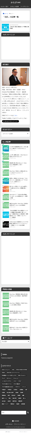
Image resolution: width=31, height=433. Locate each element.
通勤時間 (20, 401)
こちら (15, 115)
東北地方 (13, 395)
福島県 (19, 398)
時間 (9, 395)
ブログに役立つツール (6, 384)
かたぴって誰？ (5, 6)
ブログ (19, 381)
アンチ (3, 378)
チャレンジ (16, 378)
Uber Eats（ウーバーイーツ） (13, 372)
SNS (13, 369)
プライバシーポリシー (20, 424)
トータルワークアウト (6, 381)
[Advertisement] (15, 47)
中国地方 (4, 389)
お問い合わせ (8, 424)
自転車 (9, 401)
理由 (10, 398)
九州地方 (15, 389)
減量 (23, 395)
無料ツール (4, 398)
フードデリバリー (24, 6)
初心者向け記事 (10, 392)
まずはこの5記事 (14, 6)
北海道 (16, 392)
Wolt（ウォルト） (22, 375)
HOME (16, 421)
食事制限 (23, 404)
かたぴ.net (15, 2)
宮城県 (21, 392)
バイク (14, 381)
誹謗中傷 (14, 401)
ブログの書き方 (16, 384)
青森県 (17, 404)
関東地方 (12, 404)
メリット (24, 386)
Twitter (3, 372)
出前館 (3, 392)
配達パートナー (5, 404)
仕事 (26, 389)
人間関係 (21, 389)
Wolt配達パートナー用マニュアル (9, 375)
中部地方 (10, 389)
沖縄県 (18, 395)
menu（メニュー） (6, 369)
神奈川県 (14, 398)
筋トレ (24, 398)
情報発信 (4, 395)
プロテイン (17, 386)
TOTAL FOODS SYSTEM (21, 369)
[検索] (28, 412)
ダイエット (9, 378)
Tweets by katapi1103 (6, 358)
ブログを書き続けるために (7, 386)
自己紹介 (4, 401)
